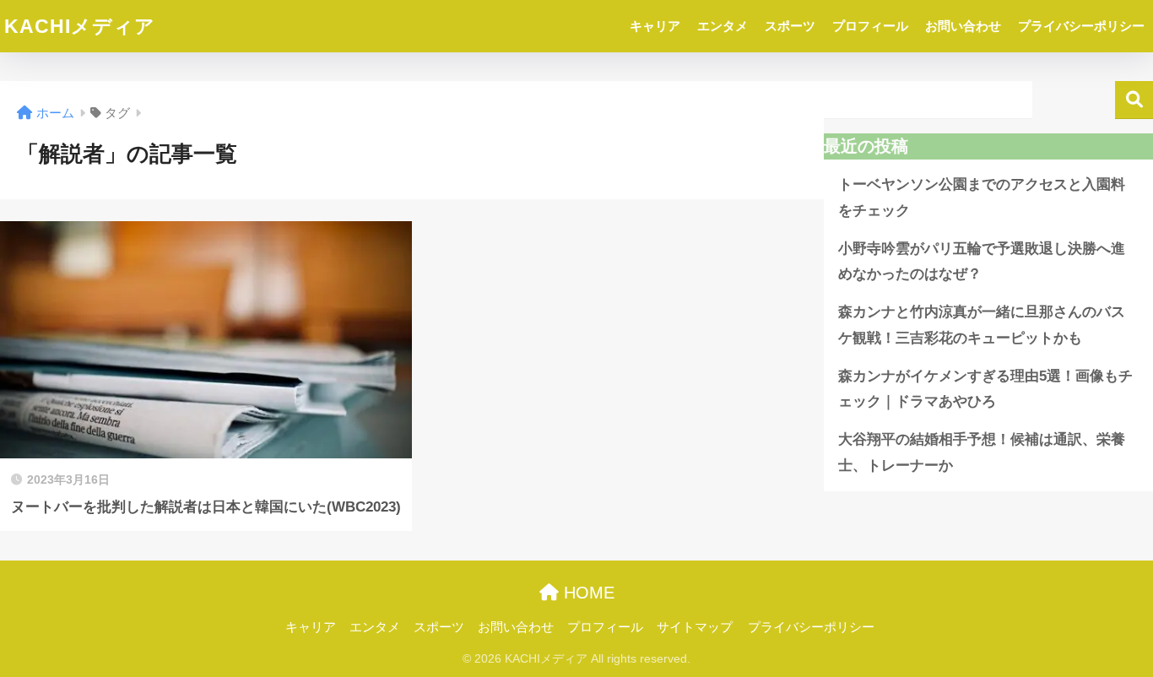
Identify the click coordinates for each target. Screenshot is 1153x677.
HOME (586, 592)
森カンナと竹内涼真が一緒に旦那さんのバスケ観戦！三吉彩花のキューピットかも (981, 325)
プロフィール (870, 26)
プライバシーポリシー (1081, 26)
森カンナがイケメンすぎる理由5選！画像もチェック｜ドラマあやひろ (985, 389)
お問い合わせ (963, 26)
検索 (1134, 100)
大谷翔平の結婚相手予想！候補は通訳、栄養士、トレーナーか (981, 452)
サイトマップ (695, 627)
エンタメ (722, 26)
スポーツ (790, 26)
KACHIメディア (79, 26)
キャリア (655, 26)
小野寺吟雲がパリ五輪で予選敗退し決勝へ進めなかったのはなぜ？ (981, 262)
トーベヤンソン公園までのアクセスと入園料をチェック (981, 197)
